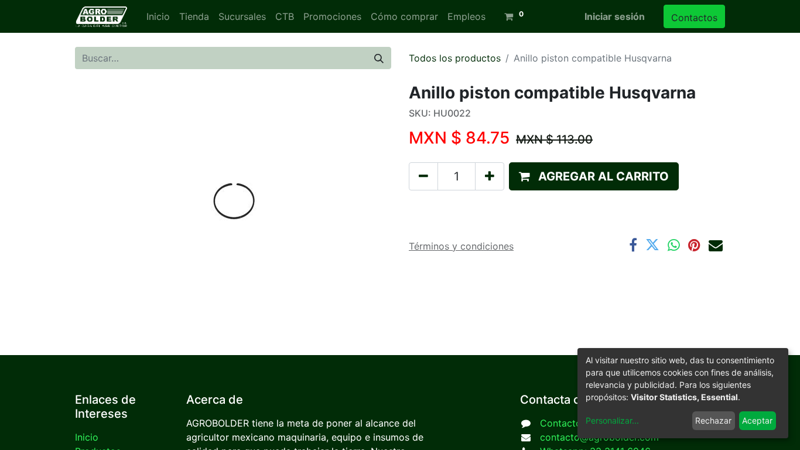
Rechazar (713, 420)
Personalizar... (612, 420)
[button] (594, 176)
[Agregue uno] (489, 176)
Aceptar (757, 420)
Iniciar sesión (614, 16)
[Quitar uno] (423, 176)
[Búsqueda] (379, 58)
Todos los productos (455, 58)
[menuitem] (158, 16)
